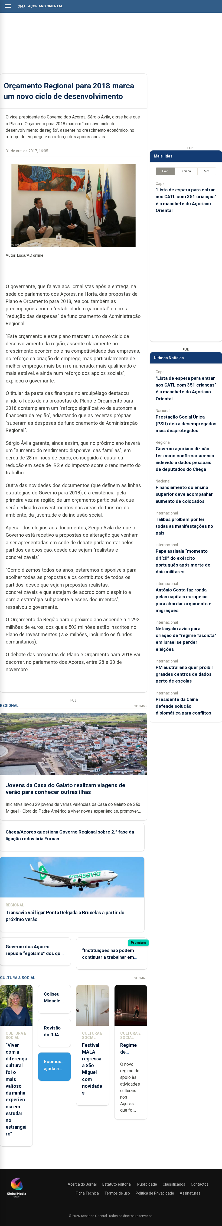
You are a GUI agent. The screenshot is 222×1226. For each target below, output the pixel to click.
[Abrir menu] (8, 6)
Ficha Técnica (87, 1193)
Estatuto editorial (117, 1184)
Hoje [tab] (165, 171)
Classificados (174, 1184)
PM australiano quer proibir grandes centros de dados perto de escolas (184, 674)
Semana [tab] (186, 171)
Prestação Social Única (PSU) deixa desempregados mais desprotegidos (186, 423)
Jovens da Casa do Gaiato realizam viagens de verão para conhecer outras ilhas (65, 788)
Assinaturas (190, 1193)
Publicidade (147, 1184)
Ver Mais (140, 706)
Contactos (199, 1184)
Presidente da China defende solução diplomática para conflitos (183, 706)
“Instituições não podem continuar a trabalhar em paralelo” (108, 957)
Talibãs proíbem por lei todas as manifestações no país (184, 526)
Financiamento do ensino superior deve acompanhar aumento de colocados (184, 494)
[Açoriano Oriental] (16, 1198)
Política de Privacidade (155, 1193)
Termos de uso (117, 1193)
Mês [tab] (207, 171)
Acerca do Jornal (82, 1184)
